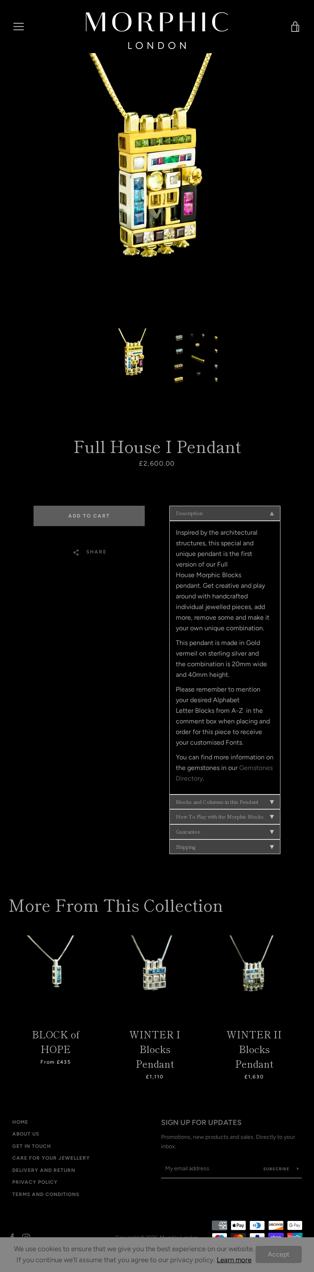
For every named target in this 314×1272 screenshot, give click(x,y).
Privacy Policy (35, 1182)
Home (20, 1122)
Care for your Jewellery (51, 1158)
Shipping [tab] (186, 846)
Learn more (234, 1260)
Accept (278, 1254)
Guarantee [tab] (188, 831)
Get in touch (31, 1146)
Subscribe (277, 1169)
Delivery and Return (43, 1170)
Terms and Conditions (45, 1194)
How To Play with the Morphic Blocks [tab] (220, 816)
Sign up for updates (201, 1122)
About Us (25, 1134)
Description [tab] (189, 512)
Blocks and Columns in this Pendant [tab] (217, 801)
